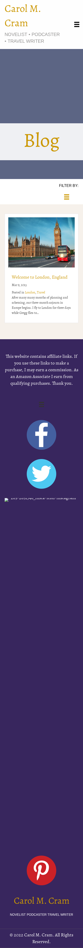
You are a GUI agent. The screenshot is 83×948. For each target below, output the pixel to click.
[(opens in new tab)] (41, 672)
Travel (41, 292)
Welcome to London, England (40, 277)
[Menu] (77, 24)
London (30, 292)
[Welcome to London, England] (41, 242)
